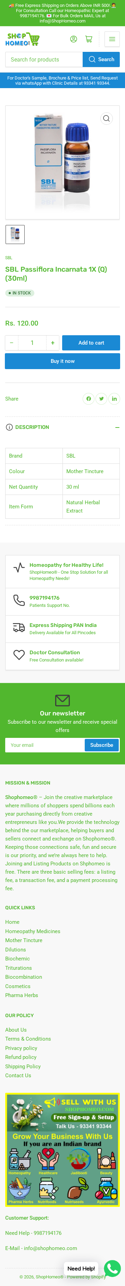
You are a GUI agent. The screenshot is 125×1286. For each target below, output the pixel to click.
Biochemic (17, 959)
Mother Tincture (23, 940)
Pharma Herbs (21, 995)
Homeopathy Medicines (32, 931)
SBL (8, 257)
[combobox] (62, 59)
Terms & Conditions (28, 1039)
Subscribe (101, 745)
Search (106, 59)
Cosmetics (18, 986)
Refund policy (20, 1057)
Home (12, 922)
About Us (16, 1030)
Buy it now (63, 361)
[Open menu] (112, 39)
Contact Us (18, 1075)
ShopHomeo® (50, 1276)
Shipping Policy (23, 1066)
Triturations (18, 968)
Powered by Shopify (86, 1276)
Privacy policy (21, 1048)
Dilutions (15, 950)
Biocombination (23, 977)
